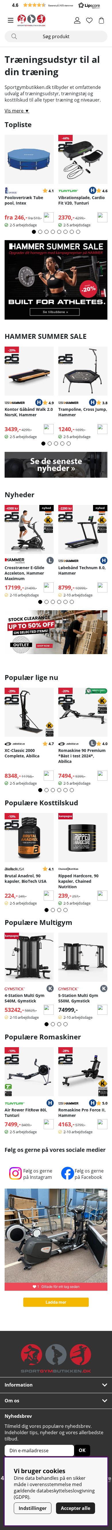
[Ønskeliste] (89, 20)
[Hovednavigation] (11, 20)
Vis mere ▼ (17, 111)
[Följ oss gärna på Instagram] (15, 1179)
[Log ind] (77, 20)
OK (82, 1450)
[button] (56, 5)
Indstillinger (33, 1508)
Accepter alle (75, 1508)
